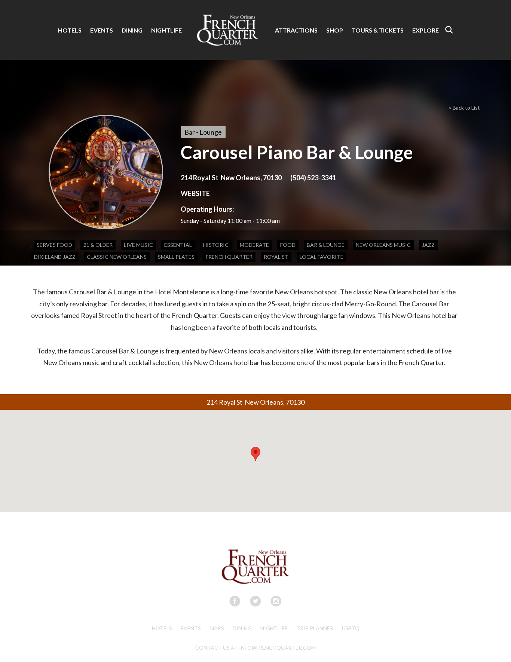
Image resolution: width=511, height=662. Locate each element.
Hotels (162, 628)
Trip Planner (314, 628)
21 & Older (98, 245)
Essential (178, 245)
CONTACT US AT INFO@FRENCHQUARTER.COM (255, 647)
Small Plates (176, 257)
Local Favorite (321, 257)
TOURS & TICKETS (378, 30)
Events (191, 628)
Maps (216, 628)
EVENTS (101, 30)
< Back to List (464, 107)
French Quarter (229, 257)
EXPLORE (425, 30)
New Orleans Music (383, 245)
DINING (132, 30)
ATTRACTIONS (296, 30)
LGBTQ (350, 628)
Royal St (276, 257)
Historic (216, 245)
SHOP (334, 30)
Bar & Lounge (326, 245)
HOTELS (70, 30)
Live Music (138, 245)
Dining (242, 628)
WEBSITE (195, 193)
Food (288, 245)
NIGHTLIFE (166, 30)
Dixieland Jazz (55, 257)
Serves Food (54, 245)
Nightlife (274, 628)
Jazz (428, 245)
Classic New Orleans (117, 257)
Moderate (254, 245)
